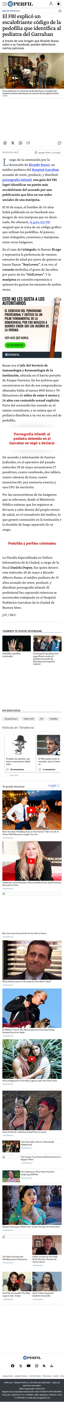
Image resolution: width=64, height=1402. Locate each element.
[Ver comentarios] (59, 11)
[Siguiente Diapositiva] (59, 753)
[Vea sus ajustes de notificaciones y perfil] (58, 4)
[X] (20, 1366)
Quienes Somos (21, 1376)
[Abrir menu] (4, 4)
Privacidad (47, 1376)
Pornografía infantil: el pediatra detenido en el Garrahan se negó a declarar (32, 438)
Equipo (56, 1376)
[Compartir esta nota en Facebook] (5, 143)
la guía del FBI (40, 222)
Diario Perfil (28, 719)
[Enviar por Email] (28, 143)
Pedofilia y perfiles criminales (32, 543)
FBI (41, 719)
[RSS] (44, 1366)
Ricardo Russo (11, 719)
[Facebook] (12, 1366)
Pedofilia (53, 719)
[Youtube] (28, 1366)
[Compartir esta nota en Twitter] (12, 143)
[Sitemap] (51, 1366)
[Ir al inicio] (20, 4)
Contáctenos (35, 1376)
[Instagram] (36, 1366)
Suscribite (15, 345)
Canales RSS (7, 1376)
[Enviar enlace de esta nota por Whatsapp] (20, 143)
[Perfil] (32, 1358)
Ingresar (51, 4)
